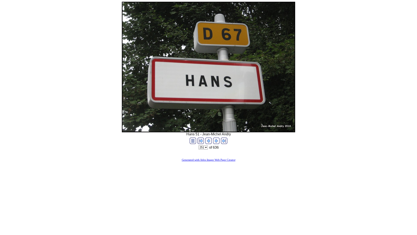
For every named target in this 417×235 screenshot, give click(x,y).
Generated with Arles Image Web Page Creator (208, 159)
